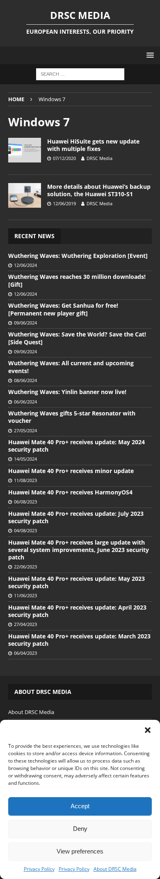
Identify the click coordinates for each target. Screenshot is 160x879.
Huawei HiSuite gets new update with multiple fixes (93, 145)
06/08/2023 (25, 502)
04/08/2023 (25, 530)
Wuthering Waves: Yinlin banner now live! (67, 392)
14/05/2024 (25, 459)
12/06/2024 (25, 265)
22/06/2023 (25, 567)
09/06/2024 (25, 323)
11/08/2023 (25, 480)
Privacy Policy (39, 868)
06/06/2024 (25, 402)
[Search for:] (80, 74)
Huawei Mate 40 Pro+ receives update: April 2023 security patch (77, 611)
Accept (80, 805)
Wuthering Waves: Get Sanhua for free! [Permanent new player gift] (63, 309)
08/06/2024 (25, 380)
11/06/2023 (25, 595)
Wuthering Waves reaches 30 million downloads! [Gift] (77, 280)
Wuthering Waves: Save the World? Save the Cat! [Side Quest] (77, 338)
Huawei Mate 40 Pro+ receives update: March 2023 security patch (79, 639)
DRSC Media (99, 158)
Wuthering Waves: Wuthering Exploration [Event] (78, 256)
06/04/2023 (25, 653)
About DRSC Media (115, 868)
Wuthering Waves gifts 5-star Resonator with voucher (71, 416)
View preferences (80, 851)
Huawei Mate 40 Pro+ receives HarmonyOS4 (70, 492)
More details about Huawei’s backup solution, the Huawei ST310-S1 (99, 190)
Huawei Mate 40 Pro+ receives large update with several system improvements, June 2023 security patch (78, 549)
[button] (148, 730)
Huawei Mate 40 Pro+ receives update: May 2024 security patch (76, 445)
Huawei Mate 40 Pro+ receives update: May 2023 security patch (76, 582)
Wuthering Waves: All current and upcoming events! (71, 366)
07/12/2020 (64, 158)
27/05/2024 (25, 430)
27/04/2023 (25, 624)
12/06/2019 (64, 203)
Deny (80, 828)
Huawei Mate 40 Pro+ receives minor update (71, 471)
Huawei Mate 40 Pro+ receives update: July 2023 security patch (76, 517)
